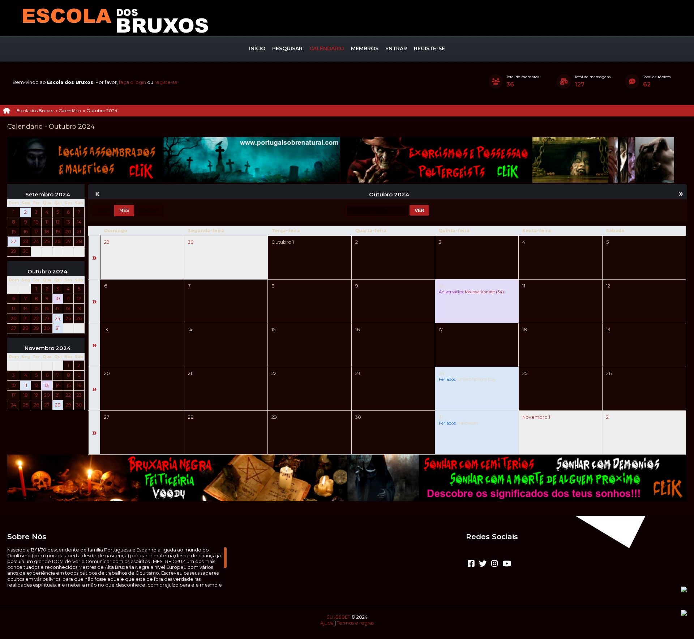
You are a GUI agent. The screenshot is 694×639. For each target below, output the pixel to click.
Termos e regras (355, 623)
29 (107, 242)
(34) (484, 291)
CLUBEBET (338, 617)
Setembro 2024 (47, 194)
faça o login (132, 82)
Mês (124, 210)
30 (191, 242)
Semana (148, 210)
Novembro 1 (536, 417)
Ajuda (327, 623)
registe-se (165, 82)
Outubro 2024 (47, 271)
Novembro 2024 (48, 348)
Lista (103, 210)
